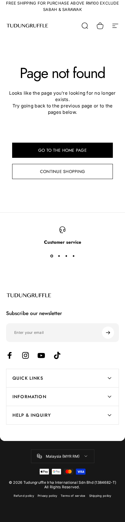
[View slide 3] (66, 255)
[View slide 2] (58, 255)
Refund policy (24, 495)
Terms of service (73, 495)
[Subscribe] (108, 333)
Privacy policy (47, 495)
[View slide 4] (73, 255)
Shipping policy (100, 495)
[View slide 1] (51, 255)
